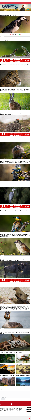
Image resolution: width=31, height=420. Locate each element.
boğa (7, 352)
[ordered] (10, 398)
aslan (4, 352)
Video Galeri (20, 408)
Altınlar (17, 407)
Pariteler (17, 411)
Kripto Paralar (17, 410)
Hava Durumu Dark (2, 408)
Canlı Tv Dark (7, 407)
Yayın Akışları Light (7, 408)
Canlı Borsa (11, 407)
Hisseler (17, 409)
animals (2, 352)
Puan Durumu (12, 409)
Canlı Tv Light (2, 411)
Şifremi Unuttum (2, 415)
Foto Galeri (20, 407)
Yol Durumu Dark (2, 410)
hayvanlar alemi (10, 352)
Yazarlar (20, 409)
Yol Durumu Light (2, 409)
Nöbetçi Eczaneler (7, 410)
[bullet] (12, 398)
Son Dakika (6, 411)
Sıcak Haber (21, 411)
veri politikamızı (7, 418)
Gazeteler (20, 410)
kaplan (14, 352)
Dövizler (17, 408)
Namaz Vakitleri (12, 408)
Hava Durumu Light (2, 407)
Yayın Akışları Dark (7, 409)
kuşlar (17, 352)
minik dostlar (20, 352)
